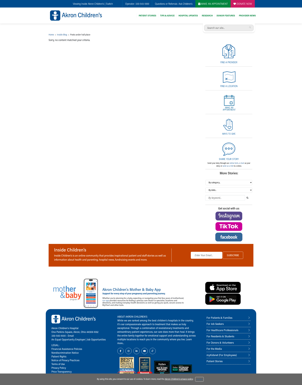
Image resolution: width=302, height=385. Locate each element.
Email (71, 335)
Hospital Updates (188, 15)
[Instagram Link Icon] (128, 351)
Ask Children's (186, 3)
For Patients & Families (219, 317)
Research (207, 15)
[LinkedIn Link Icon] (136, 351)
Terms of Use (58, 364)
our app (105, 300)
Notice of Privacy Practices (65, 360)
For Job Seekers (215, 323)
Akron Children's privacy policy (179, 378)
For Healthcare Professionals (222, 330)
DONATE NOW (244, 3)
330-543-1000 (142, 3)
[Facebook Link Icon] (120, 351)
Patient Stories (147, 15)
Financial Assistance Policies (66, 349)
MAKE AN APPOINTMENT (214, 3)
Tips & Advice (167, 15)
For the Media (214, 348)
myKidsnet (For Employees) (222, 355)
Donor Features (226, 15)
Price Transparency (61, 371)
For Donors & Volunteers (220, 342)
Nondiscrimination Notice (65, 352)
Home (51, 34)
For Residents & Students (220, 336)
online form (233, 163)
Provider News (247, 15)
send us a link (228, 166)
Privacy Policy (58, 367)
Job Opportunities (96, 339)
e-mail (241, 163)
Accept (199, 379)
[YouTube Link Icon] (144, 351)
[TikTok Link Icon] (152, 351)
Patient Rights (58, 356)
